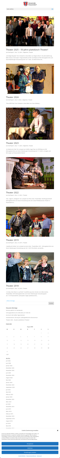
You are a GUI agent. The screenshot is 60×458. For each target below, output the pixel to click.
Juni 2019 (8, 409)
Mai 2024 (8, 380)
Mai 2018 (8, 426)
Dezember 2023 (10, 385)
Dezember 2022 (10, 399)
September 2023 (10, 387)
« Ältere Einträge (10, 301)
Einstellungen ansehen (30, 452)
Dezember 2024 (10, 375)
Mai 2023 (8, 392)
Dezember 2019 (10, 406)
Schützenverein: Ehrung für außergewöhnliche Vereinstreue (22, 317)
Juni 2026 (8, 363)
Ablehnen (30, 448)
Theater (31, 52)
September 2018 (10, 418)
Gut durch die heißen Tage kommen (15, 315)
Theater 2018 (12, 285)
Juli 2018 (8, 423)
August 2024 (9, 377)
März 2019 (8, 411)
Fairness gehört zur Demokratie (14, 310)
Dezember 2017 (10, 428)
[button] (57, 430)
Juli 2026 (8, 361)
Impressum (39, 456)
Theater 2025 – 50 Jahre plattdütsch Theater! (27, 49)
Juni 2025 (8, 373)
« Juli (7, 354)
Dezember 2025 (10, 368)
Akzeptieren (30, 444)
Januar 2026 (9, 365)
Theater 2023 (12, 143)
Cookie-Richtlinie (22, 456)
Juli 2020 (8, 404)
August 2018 (9, 421)
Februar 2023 (9, 394)
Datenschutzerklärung (31, 456)
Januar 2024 (9, 382)
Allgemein (25, 52)
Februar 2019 (9, 414)
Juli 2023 (8, 389)
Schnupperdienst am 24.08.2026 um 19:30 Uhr (18, 312)
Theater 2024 (12, 97)
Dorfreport (11, 52)
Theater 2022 (12, 192)
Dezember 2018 (10, 416)
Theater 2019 (12, 240)
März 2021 (8, 402)
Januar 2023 (9, 397)
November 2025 (10, 370)
